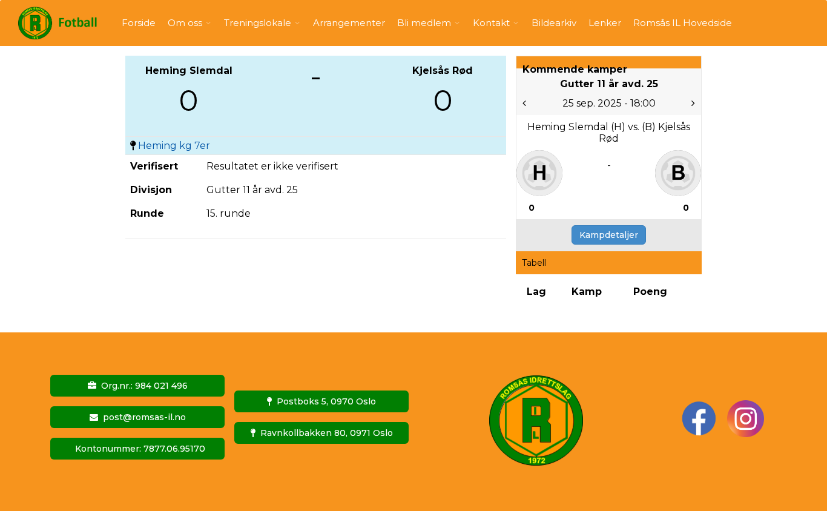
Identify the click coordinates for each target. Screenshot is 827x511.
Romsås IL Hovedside (682, 22)
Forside (139, 22)
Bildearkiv (554, 22)
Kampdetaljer (608, 234)
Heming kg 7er (174, 145)
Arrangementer (349, 22)
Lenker (604, 22)
